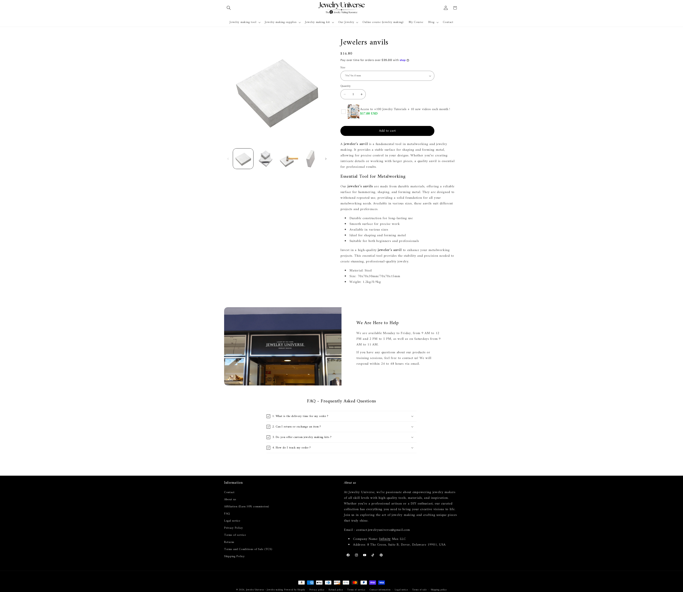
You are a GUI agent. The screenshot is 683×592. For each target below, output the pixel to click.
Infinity (385, 539)
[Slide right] (326, 159)
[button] (229, 8)
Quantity (345, 86)
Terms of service (235, 535)
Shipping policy (439, 590)
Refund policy (336, 590)
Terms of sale (419, 590)
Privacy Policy (233, 528)
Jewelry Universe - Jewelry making (264, 590)
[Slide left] (228, 159)
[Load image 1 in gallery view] (243, 159)
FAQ (227, 513)
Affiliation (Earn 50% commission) (246, 506)
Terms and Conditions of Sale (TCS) (248, 549)
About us (230, 499)
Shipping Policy (234, 556)
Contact (229, 492)
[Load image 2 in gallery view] (265, 159)
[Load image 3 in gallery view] (288, 159)
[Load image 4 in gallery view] (310, 159)
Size (342, 68)
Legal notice (232, 521)
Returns (229, 542)
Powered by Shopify (294, 590)
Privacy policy (316, 590)
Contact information (380, 590)
